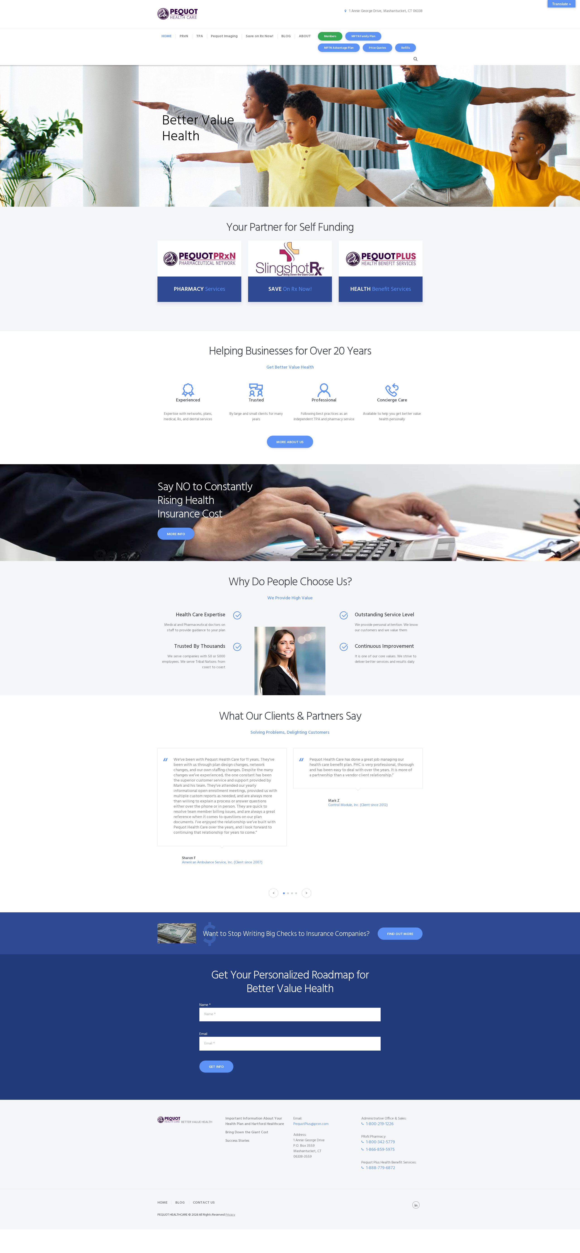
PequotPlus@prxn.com (311, 1124)
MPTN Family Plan (363, 36)
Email (203, 1034)
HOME (162, 1203)
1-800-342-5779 (380, 1142)
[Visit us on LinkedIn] (416, 1205)
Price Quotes (377, 48)
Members (330, 36)
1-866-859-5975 (380, 1149)
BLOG (180, 1203)
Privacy (230, 1214)
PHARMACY (199, 289)
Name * (205, 1005)
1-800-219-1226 (380, 1124)
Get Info (216, 1067)
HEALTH (380, 289)
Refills (405, 48)
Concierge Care (392, 400)
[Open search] (414, 59)
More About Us (290, 442)
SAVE (290, 289)
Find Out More (400, 934)
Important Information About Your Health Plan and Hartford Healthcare (254, 1121)
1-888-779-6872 (380, 1168)
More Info (176, 534)
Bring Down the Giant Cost (246, 1132)
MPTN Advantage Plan (338, 48)
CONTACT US (204, 1203)
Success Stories (237, 1141)
